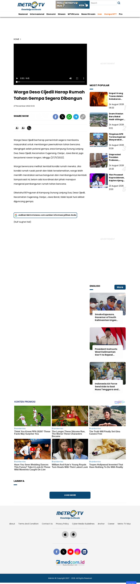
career (111, 523)
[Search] (118, 3)
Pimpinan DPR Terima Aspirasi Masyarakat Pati (117, 138)
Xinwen (61, 14)
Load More (70, 495)
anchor (101, 523)
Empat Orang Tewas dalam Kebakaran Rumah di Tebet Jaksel (117, 99)
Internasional (37, 14)
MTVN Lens (73, 14)
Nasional (23, 14)
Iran (100, 14)
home (16, 39)
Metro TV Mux (124, 523)
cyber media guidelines (83, 523)
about (12, 523)
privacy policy (62, 523)
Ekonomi (51, 14)
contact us (47, 523)
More (120, 287)
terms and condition (28, 523)
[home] (70, 514)
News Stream (88, 14)
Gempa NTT (110, 14)
